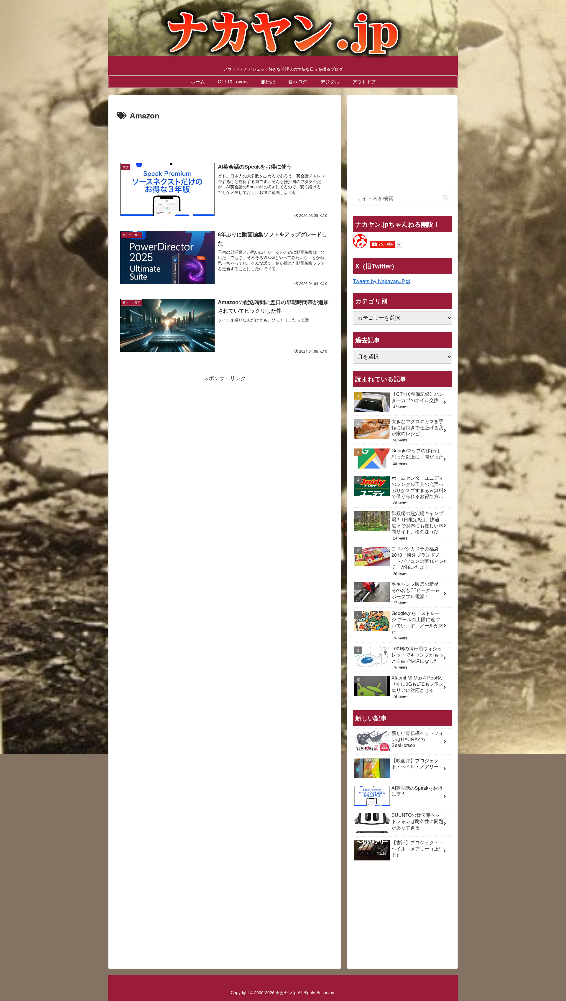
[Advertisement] (224, 138)
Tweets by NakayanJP (379, 281)
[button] (445, 197)
